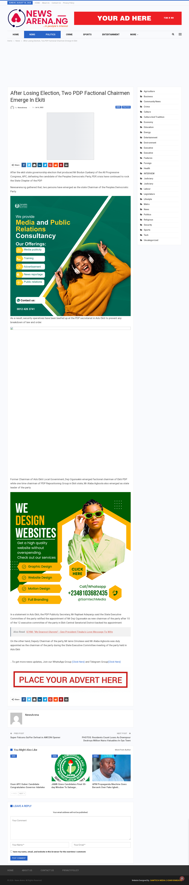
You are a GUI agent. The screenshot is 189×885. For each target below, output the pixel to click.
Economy (148, 122)
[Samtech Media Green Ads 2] (70, 552)
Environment (150, 142)
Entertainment (111, 34)
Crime (69, 34)
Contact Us (56, 3)
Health (147, 168)
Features (148, 158)
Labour (147, 189)
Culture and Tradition (154, 117)
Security (148, 225)
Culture (147, 112)
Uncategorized (151, 240)
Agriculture (149, 91)
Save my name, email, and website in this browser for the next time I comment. (49, 852)
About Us (45, 3)
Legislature (149, 194)
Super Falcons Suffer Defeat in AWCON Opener (35, 737)
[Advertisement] (94, 64)
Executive (148, 148)
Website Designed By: (141, 880)
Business (148, 96)
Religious (148, 220)
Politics (50, 34)
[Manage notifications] (182, 878)
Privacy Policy (68, 3)
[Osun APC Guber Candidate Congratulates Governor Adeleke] (29, 768)
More (133, 34)
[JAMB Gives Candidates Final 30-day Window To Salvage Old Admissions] (70, 768)
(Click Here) (78, 661)
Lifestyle (148, 199)
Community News (152, 101)
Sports (87, 34)
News (32, 34)
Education (149, 127)
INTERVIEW (149, 173)
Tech (146, 235)
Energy (147, 132)
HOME (37, 3)
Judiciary (148, 178)
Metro (147, 204)
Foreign (147, 163)
